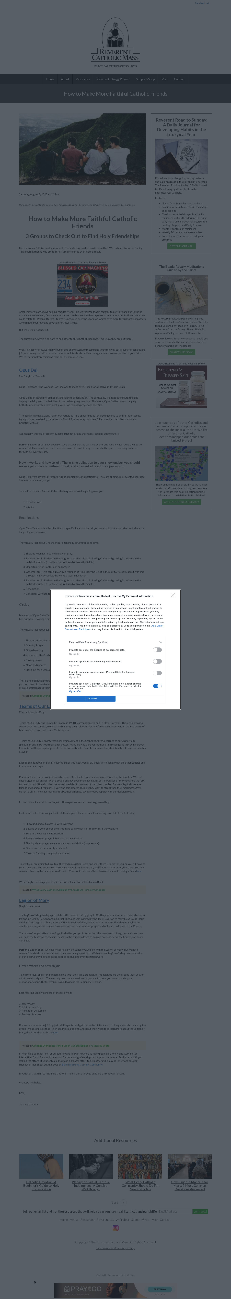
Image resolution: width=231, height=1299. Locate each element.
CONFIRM (91, 698)
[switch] (157, 649)
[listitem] (115, 642)
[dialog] (115, 649)
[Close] (174, 596)
